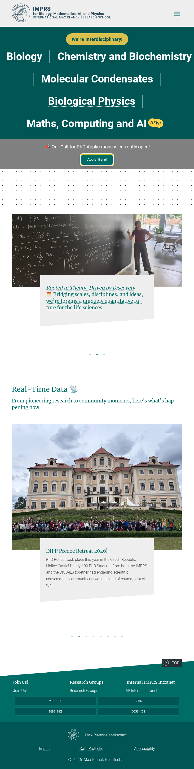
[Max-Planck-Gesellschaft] (76, 735)
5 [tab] (100, 637)
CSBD (138, 701)
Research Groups (87, 682)
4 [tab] (93, 637)
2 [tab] (97, 355)
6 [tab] (107, 637)
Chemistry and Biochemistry (124, 56)
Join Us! (20, 682)
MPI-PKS (55, 711)
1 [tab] (90, 355)
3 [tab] (104, 355)
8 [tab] (121, 637)
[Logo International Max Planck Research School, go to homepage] (89, 13)
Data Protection (93, 748)
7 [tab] (114, 637)
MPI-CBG (55, 701)
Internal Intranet (144, 690)
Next (178, 286)
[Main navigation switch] (177, 14)
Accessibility (144, 748)
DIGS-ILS (138, 711)
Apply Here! (97, 159)
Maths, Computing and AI (93, 123)
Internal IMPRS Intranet (151, 682)
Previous (15, 286)
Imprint (45, 748)
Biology (24, 56)
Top (175, 663)
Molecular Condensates (97, 79)
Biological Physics (91, 101)
